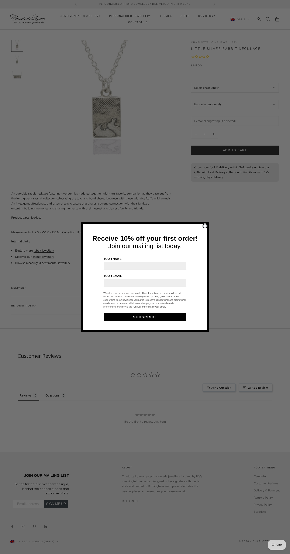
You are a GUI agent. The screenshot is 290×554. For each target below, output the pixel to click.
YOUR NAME (112, 259)
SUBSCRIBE (145, 317)
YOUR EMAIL (112, 276)
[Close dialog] (205, 226)
